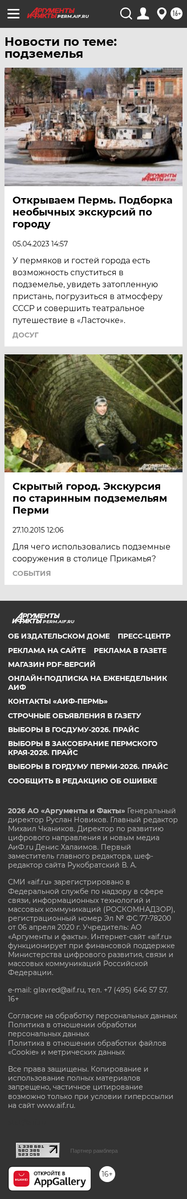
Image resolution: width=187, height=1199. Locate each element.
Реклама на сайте (47, 650)
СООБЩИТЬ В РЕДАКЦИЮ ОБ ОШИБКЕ (82, 780)
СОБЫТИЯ (31, 573)
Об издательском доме (59, 636)
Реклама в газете (130, 650)
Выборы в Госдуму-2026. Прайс (73, 729)
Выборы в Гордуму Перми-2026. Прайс (88, 766)
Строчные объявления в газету (74, 715)
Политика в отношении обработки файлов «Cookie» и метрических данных (87, 1048)
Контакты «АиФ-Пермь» (58, 701)
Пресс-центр (144, 636)
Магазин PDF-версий (52, 664)
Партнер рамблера (94, 1151)
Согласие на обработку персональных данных (92, 1015)
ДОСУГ (25, 334)
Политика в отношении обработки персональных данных (72, 1029)
